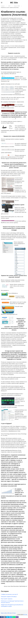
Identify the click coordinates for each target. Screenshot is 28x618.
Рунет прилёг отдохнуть (6, 598)
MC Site (14, 2)
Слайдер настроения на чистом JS (9, 594)
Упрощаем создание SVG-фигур (9, 596)
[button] (1, 2)
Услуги (14, 613)
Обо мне (10, 613)
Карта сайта (4, 613)
